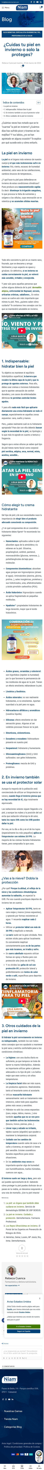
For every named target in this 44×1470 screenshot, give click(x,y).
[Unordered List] (17, 1358)
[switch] (39, 1460)
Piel (38, 32)
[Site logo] (22, 7)
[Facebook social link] (31, 2)
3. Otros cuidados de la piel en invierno (18, 116)
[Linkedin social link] (40, 2)
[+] (25, 1358)
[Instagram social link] (34, 2)
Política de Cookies (32, 1446)
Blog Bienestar (9, 32)
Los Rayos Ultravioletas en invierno (22, 1225)
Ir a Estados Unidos (23, 1327)
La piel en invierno (11, 106)
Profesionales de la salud (22, 36)
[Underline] (9, 1358)
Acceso (5, 1343)
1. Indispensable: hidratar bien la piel (17, 109)
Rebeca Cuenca (8, 63)
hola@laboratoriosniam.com (10, 2)
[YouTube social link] (37, 2)
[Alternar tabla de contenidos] (37, 103)
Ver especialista (11, 1285)
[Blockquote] (20, 1358)
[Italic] (6, 1358)
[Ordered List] (14, 1358)
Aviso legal (6, 1443)
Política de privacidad (13, 1446)
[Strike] (12, 1358)
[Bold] (3, 1358)
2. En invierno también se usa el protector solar (21, 113)
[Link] (22, 1358)
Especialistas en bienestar (26, 32)
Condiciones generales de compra (27, 1443)
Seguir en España (23, 1331)
